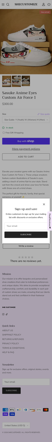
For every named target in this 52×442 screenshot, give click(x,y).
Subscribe (26, 234)
